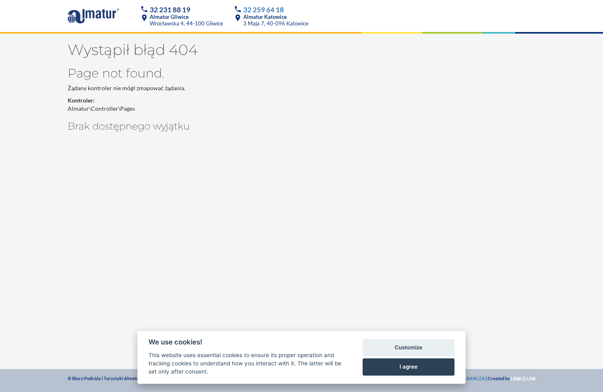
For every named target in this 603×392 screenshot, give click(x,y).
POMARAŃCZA (468, 378)
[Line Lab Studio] (523, 378)
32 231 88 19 (170, 9)
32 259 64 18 (263, 9)
